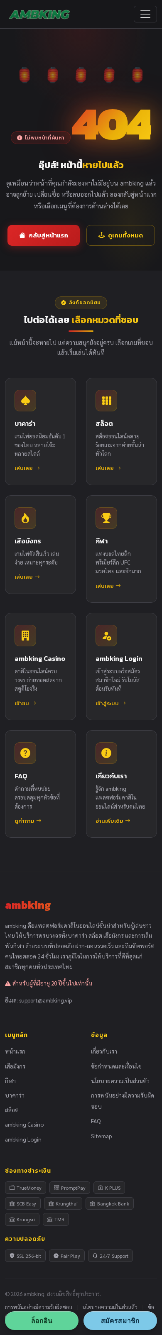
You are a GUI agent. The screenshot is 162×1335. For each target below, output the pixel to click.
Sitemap (101, 1135)
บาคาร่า (15, 1095)
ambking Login (23, 1139)
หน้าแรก (15, 1051)
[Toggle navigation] (145, 14)
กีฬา (10, 1080)
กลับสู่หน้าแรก (48, 235)
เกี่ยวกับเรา (104, 1051)
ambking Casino (24, 1124)
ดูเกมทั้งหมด (125, 235)
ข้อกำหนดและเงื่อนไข (116, 1066)
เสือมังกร (15, 1066)
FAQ (96, 1121)
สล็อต (12, 1109)
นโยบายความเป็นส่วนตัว (120, 1080)
